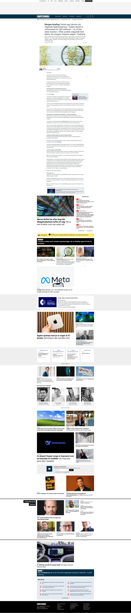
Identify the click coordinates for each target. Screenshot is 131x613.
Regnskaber (40, 239)
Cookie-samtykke (86, 605)
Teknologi (58, 16)
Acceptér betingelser (58, 472)
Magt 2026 (39, 377)
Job (71, 609)
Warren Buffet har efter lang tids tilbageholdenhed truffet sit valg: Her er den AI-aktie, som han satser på (85, 201)
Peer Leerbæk (58, 403)
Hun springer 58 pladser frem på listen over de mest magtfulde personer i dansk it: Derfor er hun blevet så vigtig (80, 591)
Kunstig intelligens (79, 323)
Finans (52, 94)
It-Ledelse (71, 16)
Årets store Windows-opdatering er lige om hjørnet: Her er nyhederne (52, 591)
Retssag (38, 288)
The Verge (59, 142)
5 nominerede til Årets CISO (65, 19)
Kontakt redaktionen (60, 609)
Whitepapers (72, 607)
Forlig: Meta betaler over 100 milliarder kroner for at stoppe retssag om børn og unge (84, 221)
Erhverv (65, 16)
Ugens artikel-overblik (61, 603)
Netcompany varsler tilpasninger (77, 19)
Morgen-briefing (82, 210)
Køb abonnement (86, 609)
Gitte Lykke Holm (87, 403)
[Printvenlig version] (85, 42)
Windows (38, 427)
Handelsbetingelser (86, 607)
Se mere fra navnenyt (65, 407)
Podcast (58, 605)
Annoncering (85, 606)
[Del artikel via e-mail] (84, 42)
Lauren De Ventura (72, 403)
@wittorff (58, 69)
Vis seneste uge (90, 230)
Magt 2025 (40, 570)
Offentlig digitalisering (75, 95)
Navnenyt (59, 607)
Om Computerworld (73, 603)
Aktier (38, 217)
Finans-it (77, 377)
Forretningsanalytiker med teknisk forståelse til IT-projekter (43, 354)
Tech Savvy (64, 121)
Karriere (67, 427)
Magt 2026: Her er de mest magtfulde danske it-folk (49, 19)
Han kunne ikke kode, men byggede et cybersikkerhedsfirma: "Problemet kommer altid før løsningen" (80, 594)
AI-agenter (39, 454)
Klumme (57, 377)
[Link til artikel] (55, 206)
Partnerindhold (72, 606)
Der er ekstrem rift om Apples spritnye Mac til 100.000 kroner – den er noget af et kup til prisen (85, 227)
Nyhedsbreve (59, 606)
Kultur (38, 492)
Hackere (38, 563)
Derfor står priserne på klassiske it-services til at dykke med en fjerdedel (81, 583)
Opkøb (67, 492)
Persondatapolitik (86, 603)
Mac (80, 224)
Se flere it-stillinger (65, 363)
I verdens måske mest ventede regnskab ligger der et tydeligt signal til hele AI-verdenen (84, 207)
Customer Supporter (86, 353)
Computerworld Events (74, 605)
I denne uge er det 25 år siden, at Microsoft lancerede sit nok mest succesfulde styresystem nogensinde (81, 587)
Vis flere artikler (81, 230)
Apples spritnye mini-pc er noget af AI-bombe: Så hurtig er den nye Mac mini (65, 235)
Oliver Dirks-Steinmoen (43, 403)
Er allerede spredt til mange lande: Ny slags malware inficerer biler (53, 583)
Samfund (78, 16)
